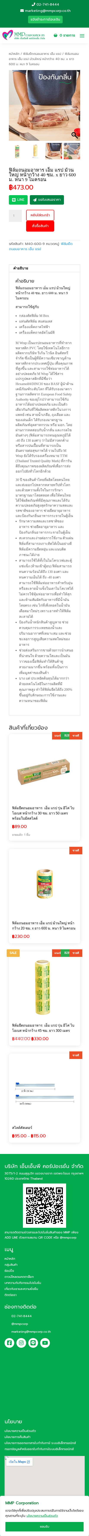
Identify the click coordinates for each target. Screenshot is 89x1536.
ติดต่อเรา (11, 1295)
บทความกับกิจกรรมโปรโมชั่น (23, 1283)
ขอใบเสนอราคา (49, 199)
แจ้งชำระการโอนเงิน (45, 19)
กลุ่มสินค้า (11, 1265)
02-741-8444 (47, 4)
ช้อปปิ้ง (9, 1271)
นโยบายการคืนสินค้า (17, 1437)
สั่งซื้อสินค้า (40, 226)
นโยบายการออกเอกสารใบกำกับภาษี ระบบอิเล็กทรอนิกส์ (40, 1443)
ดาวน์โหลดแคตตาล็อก (19, 1277)
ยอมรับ (44, 1526)
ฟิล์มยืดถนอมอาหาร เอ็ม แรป (42, 54)
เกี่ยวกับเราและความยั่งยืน (21, 1289)
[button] (75, 107)
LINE (20, 199)
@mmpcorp (68, 1237)
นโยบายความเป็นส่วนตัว (42, 1516)
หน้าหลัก (14, 54)
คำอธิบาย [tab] (20, 268)
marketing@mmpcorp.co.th (47, 10)
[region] (44, 1516)
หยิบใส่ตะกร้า (40, 215)
